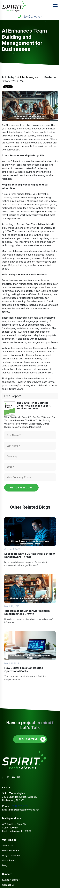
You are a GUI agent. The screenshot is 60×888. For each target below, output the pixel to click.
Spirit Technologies (26, 77)
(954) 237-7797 (33, 16)
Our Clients (8, 860)
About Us (7, 845)
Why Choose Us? (12, 855)
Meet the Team (10, 850)
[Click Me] (3, 777)
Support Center (11, 879)
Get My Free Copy (21, 487)
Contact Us (8, 884)
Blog (4, 865)
